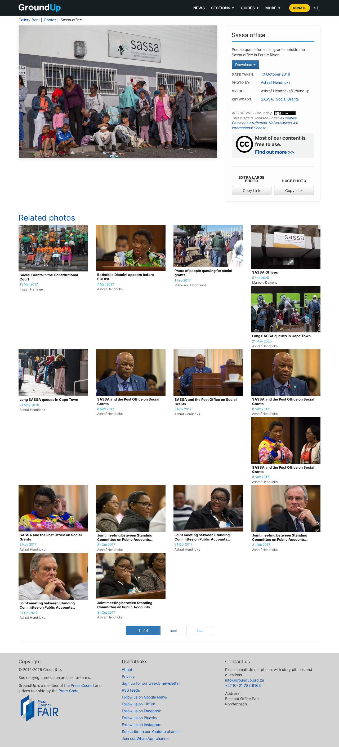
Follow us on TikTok (138, 704)
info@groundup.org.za (244, 680)
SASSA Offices (265, 272)
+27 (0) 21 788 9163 (243, 685)
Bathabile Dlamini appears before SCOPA (125, 277)
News (199, 8)
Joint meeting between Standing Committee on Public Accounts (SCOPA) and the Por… (124, 537)
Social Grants (287, 99)
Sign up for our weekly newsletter (151, 683)
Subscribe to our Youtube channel (151, 731)
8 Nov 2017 (105, 409)
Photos (50, 20)
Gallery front (29, 20)
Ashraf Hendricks (276, 82)
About (127, 669)
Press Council (82, 685)
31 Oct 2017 (106, 545)
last (200, 630)
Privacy (128, 676)
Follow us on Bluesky (139, 717)
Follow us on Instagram (141, 724)
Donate (299, 8)
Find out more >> (274, 152)
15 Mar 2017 (29, 284)
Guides (250, 8)
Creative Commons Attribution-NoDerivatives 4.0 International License (265, 123)
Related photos (47, 217)
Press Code (68, 690)
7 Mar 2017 (105, 284)
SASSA (267, 99)
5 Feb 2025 (260, 278)
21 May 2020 (262, 341)
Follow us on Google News (144, 697)
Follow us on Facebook (141, 711)
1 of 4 (143, 630)
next (173, 630)
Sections (222, 8)
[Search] (316, 8)
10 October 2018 (275, 74)
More (273, 8)
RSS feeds (131, 690)
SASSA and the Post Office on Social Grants (128, 401)
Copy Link (251, 190)
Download (244, 64)
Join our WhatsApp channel (145, 738)
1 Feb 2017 (183, 280)
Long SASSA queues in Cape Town (281, 336)
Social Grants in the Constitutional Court (49, 277)
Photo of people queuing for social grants (203, 273)
